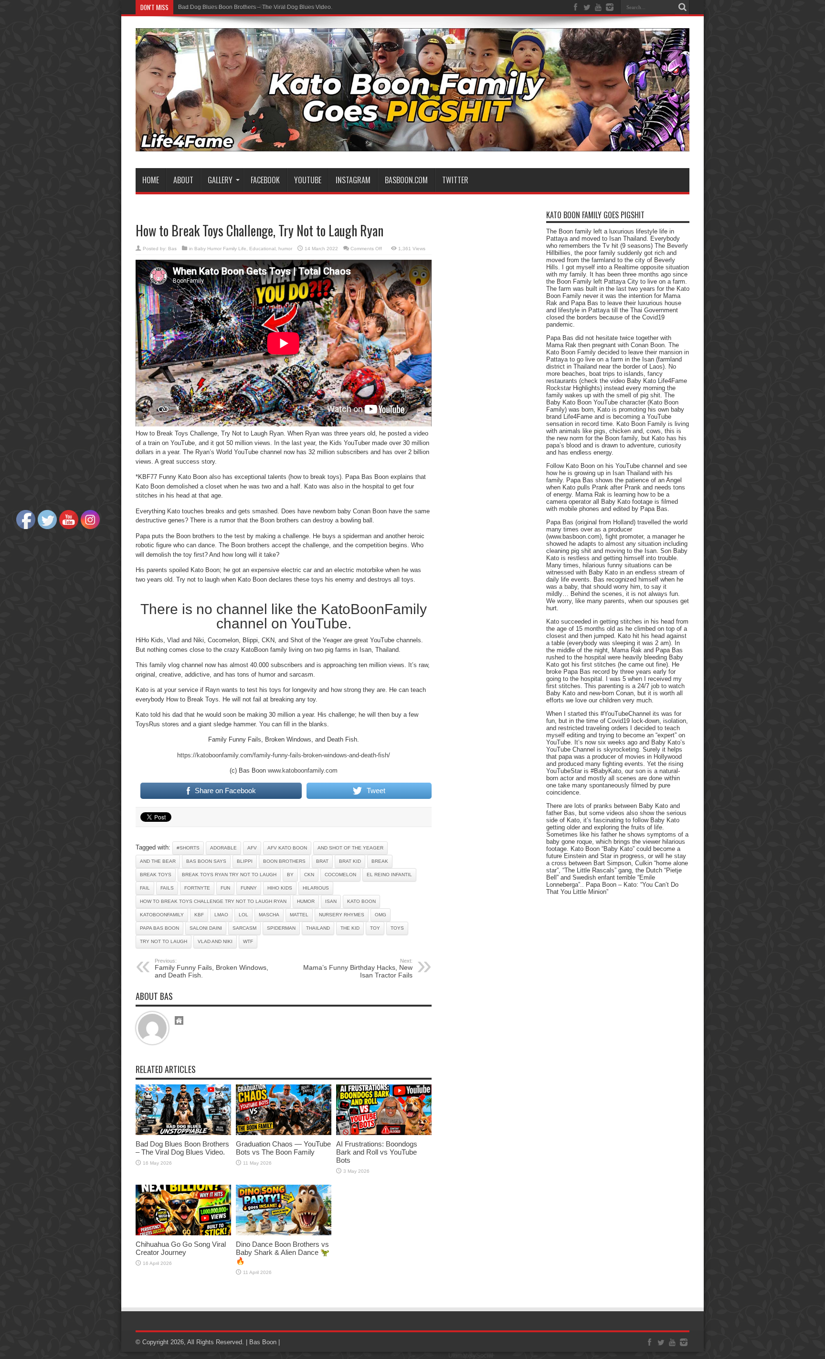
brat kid (350, 861)
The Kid (350, 928)
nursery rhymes (341, 914)
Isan (331, 901)
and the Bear (158, 861)
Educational (262, 248)
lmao (221, 914)
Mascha (269, 914)
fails (167, 888)
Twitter (455, 180)
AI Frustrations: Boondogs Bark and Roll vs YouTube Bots (376, 1152)
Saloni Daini (206, 928)
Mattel (299, 914)
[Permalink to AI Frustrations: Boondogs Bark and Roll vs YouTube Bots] (384, 1132)
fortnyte (197, 888)
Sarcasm (244, 928)
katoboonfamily (162, 914)
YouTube (307, 180)
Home (150, 180)
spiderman (281, 928)
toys (397, 928)
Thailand (318, 928)
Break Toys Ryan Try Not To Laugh (229, 874)
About (183, 180)
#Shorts (188, 847)
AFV (252, 847)
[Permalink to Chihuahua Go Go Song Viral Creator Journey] (183, 1233)
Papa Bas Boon (159, 928)
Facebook (265, 180)
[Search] (682, 7)
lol (243, 914)
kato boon (361, 901)
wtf (248, 941)
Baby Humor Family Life (220, 248)
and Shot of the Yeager (350, 847)
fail (145, 888)
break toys (155, 874)
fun (225, 888)
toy (375, 928)
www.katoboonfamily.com (303, 770)
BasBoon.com (406, 180)
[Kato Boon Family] (412, 144)
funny (249, 888)
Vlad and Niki (215, 941)
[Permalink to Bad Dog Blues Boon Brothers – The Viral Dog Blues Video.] (183, 1132)
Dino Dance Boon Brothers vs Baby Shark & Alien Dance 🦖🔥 (282, 1252)
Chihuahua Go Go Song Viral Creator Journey (181, 1248)
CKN (309, 874)
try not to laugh (163, 941)
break (379, 861)
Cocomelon (340, 874)
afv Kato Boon (287, 847)
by (290, 874)
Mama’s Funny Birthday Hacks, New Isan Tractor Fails (357, 968)
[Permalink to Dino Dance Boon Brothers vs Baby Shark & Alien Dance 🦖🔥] (283, 1233)
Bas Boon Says (206, 861)
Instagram (353, 180)
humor (285, 248)
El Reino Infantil (389, 874)
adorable (223, 847)
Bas (172, 248)
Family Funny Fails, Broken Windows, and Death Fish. (211, 968)
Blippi (245, 861)
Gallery (220, 180)
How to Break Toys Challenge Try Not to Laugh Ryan (213, 901)
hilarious (316, 888)
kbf (199, 914)
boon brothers (284, 861)
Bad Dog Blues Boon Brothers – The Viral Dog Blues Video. (255, 7)
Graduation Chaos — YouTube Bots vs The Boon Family (283, 1148)
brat (322, 861)
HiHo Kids (279, 888)
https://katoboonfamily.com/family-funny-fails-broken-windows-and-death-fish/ (283, 755)
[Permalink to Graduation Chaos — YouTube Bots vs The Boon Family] (283, 1132)
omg (380, 914)
